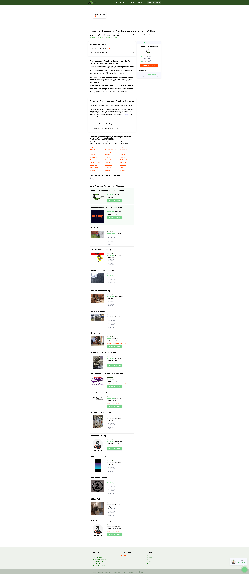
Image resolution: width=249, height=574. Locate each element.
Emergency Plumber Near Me (99, 555)
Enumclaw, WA (108, 165)
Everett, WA (123, 165)
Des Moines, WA (124, 160)
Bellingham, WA (109, 152)
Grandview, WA (108, 170)
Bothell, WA (92, 154)
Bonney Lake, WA (124, 152)
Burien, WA (123, 154)
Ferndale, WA (108, 167)
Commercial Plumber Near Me (99, 559)
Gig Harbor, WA (93, 170)
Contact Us (149, 563)
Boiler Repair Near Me (97, 557)
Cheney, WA (92, 160)
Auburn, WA (93, 149)
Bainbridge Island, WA (110, 149)
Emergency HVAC (96, 563)
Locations (123, 2)
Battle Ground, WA (124, 149)
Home (115, 2)
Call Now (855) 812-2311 (149, 65)
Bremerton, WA (108, 154)
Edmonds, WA (123, 162)
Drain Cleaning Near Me (98, 561)
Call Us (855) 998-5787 (114, 217)
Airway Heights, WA (94, 147)
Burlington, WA (93, 157)
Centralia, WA (123, 157)
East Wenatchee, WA (95, 162)
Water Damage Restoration (99, 565)
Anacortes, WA (108, 147)
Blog (148, 559)
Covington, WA (108, 160)
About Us (132, 2)
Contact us (141, 2)
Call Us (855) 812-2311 (114, 201)
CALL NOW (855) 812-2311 (154, 2)
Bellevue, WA (93, 152)
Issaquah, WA (123, 170)
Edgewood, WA (108, 162)
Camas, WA (107, 157)
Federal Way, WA (94, 167)
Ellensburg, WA (93, 165)
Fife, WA (122, 167)
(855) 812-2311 (100, 16)
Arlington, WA (123, 147)
